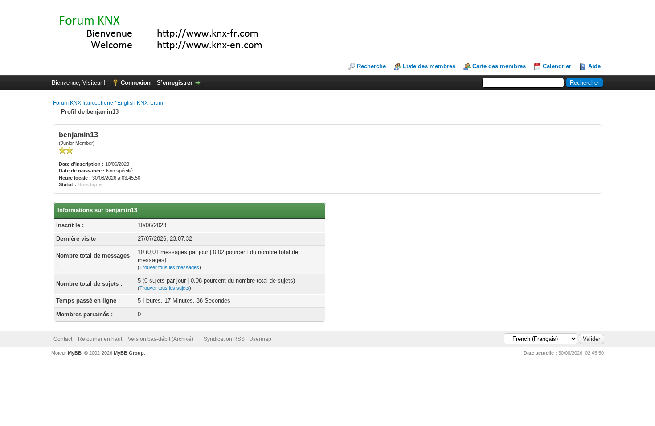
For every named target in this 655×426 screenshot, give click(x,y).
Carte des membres (499, 66)
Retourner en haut (100, 339)
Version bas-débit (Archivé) (160, 339)
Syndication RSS (224, 339)
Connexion (136, 82)
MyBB (75, 353)
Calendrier (557, 66)
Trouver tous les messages (169, 267)
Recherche (371, 66)
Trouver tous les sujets (164, 288)
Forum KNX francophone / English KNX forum (108, 103)
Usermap (260, 339)
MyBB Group (129, 353)
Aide (594, 66)
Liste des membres (429, 66)
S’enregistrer (174, 82)
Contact (62, 339)
